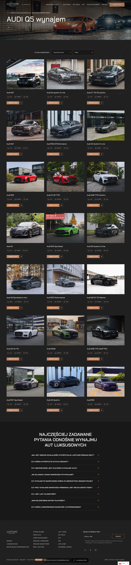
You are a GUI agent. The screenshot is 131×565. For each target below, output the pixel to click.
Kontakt (104, 4)
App (59, 538)
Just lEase (62, 544)
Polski (124, 563)
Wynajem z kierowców (40, 541)
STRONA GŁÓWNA (38, 532)
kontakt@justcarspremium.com (18, 547)
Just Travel (62, 532)
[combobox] (123, 563)
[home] (13, 4)
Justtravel (67, 4)
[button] (25, 5)
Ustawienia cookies (65, 547)
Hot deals (61, 535)
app (83, 4)
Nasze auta (117, 4)
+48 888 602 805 (12, 544)
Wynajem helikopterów (41, 544)
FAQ (59, 541)
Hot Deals (76, 4)
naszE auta (37, 535)
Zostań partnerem (93, 4)
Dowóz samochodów (40, 538)
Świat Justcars (38, 547)
